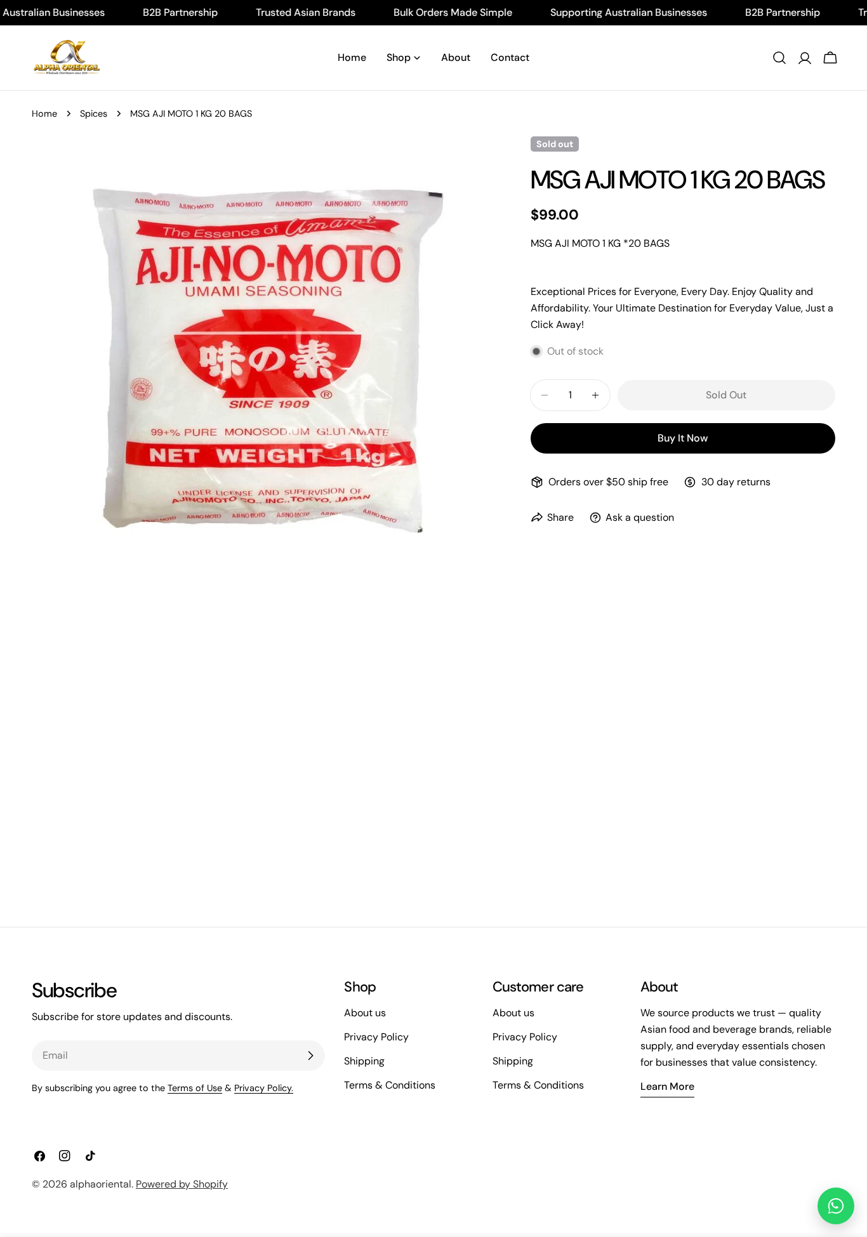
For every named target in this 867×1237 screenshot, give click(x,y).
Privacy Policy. (263, 1088)
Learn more (667, 1086)
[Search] (779, 57)
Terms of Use (195, 1088)
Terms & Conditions (389, 1085)
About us (365, 1012)
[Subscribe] (310, 1055)
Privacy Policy (376, 1037)
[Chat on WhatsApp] (835, 1206)
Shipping (364, 1061)
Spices (93, 113)
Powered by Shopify (182, 1184)
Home (44, 113)
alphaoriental (100, 1184)
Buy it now (683, 438)
